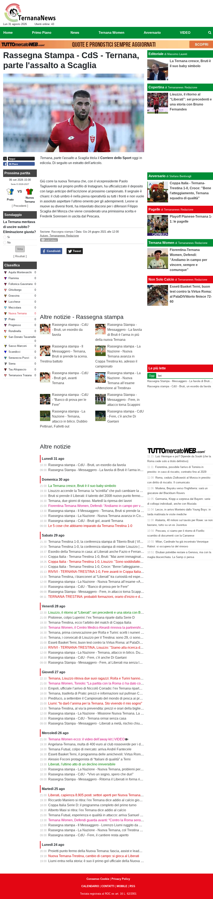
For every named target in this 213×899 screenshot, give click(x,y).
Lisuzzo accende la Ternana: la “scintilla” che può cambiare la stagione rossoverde (109, 491)
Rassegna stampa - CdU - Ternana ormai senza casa (87, 718)
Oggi (152, 375)
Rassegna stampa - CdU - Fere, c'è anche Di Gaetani (125, 416)
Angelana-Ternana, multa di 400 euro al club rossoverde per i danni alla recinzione (109, 744)
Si (8, 237)
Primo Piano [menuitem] (41, 32)
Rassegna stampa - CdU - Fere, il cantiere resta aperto (88, 835)
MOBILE (122, 886)
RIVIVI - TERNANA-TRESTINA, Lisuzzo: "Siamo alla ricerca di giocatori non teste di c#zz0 (115, 647)
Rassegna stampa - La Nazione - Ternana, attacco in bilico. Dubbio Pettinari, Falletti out (112, 652)
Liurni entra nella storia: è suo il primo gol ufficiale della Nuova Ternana (100, 861)
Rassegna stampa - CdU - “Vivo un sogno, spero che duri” (90, 774)
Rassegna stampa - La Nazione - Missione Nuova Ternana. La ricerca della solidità (109, 713)
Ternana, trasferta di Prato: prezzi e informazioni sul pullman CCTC (97, 693)
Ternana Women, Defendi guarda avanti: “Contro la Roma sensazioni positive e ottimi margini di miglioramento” (130, 820)
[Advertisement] (180, 143)
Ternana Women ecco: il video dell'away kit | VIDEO (86, 739)
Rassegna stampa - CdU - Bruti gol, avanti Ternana (70, 378)
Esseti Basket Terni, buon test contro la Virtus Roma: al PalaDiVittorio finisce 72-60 (109, 642)
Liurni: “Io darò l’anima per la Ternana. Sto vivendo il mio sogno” (95, 703)
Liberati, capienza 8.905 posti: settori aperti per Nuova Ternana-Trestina (100, 795)
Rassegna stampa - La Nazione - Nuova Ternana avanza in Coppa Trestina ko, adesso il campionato (118, 356)
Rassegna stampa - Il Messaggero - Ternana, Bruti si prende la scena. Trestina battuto (111, 511)
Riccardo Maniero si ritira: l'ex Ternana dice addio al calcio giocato (97, 800)
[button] (20, 249)
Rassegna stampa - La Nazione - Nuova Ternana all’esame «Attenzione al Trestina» (110, 581)
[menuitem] (209, 32)
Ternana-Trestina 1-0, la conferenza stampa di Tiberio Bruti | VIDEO (97, 541)
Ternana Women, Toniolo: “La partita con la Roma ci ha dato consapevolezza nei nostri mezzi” (117, 683)
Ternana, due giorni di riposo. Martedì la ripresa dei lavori (90, 501)
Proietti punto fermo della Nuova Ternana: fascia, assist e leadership (98, 851)
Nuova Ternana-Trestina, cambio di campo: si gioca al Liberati (93, 856)
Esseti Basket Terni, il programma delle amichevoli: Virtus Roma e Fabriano (103, 754)
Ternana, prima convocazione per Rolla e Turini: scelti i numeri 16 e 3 (99, 632)
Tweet (76, 251)
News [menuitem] (75, 32)
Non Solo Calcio (161, 279)
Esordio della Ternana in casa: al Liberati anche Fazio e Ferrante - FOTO (101, 551)
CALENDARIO (90, 886)
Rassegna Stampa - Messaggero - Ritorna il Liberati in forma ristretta (98, 779)
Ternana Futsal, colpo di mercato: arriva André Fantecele (89, 749)
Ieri (160, 375)
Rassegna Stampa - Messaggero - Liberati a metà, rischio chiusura (97, 723)
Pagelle (154, 209)
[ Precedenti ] (20, 205)
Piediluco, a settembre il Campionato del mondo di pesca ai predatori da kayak (106, 698)
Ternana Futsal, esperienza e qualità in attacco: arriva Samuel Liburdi (99, 815)
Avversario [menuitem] (152, 32)
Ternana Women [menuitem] (111, 32)
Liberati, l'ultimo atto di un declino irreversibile (81, 764)
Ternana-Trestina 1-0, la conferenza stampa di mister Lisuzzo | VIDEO (99, 546)
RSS (132, 886)
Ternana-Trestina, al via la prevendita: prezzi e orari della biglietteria (98, 708)
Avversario (157, 176)
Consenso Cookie (98, 878)
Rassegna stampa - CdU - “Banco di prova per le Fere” (70, 399)
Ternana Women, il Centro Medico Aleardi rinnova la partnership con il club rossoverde (112, 627)
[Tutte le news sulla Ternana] (30, 12)
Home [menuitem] (8, 32)
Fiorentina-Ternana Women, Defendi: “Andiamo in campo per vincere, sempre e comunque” (115, 506)
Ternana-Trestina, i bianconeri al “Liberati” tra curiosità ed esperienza (98, 576)
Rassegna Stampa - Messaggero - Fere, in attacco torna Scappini (123, 399)
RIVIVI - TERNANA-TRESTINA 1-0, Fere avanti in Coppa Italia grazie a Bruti (104, 571)
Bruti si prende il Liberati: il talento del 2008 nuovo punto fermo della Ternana (104, 496)
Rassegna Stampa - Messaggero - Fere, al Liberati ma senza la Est (97, 662)
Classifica (12, 265)
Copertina (156, 87)
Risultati (20, 256)
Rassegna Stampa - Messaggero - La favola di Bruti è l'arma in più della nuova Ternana (112, 470)
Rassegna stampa (62, 231)
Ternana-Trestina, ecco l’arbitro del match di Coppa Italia (89, 622)
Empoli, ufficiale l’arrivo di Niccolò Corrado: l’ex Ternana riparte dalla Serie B (104, 688)
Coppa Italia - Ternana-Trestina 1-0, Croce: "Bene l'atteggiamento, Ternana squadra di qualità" (117, 566)
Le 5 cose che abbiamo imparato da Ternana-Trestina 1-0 (90, 526)
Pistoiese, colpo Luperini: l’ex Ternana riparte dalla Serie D (91, 617)
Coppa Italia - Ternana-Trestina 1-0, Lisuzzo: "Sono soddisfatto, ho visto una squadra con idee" (117, 561)
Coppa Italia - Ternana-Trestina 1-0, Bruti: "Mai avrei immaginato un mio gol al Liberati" (111, 556)
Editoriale (156, 54)
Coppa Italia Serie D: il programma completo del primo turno (92, 805)
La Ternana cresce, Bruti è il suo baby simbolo (82, 486)
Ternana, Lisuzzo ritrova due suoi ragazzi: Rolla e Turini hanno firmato (99, 678)
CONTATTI (107, 886)
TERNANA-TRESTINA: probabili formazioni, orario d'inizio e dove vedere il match (108, 596)
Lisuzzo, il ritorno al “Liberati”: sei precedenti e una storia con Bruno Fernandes (106, 612)
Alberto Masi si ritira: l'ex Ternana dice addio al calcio (87, 810)
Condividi (53, 251)
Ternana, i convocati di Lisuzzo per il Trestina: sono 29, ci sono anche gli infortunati (109, 637)
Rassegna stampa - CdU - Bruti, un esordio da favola (70, 329)
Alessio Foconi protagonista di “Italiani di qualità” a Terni (89, 759)
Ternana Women (161, 242)
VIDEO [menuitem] (185, 32)
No (9, 242)
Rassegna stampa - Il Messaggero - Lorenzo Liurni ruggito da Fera (97, 825)
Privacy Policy (120, 878)
